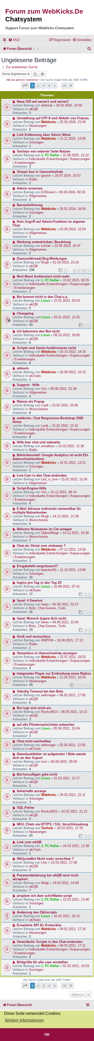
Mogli (45, 262)
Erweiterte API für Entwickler (39, 925)
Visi (44, 389)
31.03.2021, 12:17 (67, 778)
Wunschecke (38, 409)
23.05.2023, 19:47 (67, 246)
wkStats (35, 590)
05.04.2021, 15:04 (67, 728)
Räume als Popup (30, 401)
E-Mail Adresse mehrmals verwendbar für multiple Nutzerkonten (47, 510)
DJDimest (48, 192)
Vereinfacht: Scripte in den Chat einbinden (49, 942)
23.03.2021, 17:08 (64, 862)
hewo (45, 604)
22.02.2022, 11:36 (71, 446)
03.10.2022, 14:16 (73, 352)
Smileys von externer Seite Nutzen (43, 151)
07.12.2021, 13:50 (73, 549)
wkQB (33, 109)
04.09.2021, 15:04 (65, 622)
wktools (23, 368)
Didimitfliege (50, 533)
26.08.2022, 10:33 (73, 372)
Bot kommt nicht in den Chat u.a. (42, 297)
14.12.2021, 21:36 (66, 516)
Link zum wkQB (29, 842)
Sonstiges (36, 142)
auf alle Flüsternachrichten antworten (45, 724)
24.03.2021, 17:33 (70, 828)
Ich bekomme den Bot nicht (38, 331)
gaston (46, 175)
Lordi (44, 405)
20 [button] (64, 85)
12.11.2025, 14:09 (72, 138)
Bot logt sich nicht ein (34, 708)
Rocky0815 (49, 712)
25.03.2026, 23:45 (73, 122)
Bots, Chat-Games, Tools (47, 608)
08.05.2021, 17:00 (72, 695)
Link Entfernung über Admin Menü (44, 135)
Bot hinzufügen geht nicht (37, 774)
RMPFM (47, 640)
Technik (47, 828)
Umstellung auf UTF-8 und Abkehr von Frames (53, 118)
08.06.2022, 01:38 (63, 389)
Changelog (25, 313)
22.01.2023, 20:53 (67, 300)
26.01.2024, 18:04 (73, 209)
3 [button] (43, 85)
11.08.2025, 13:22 (76, 155)
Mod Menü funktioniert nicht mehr (43, 276)
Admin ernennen (30, 188)
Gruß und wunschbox (33, 636)
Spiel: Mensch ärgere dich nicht (41, 618)
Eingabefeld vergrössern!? (37, 566)
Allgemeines (38, 196)
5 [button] (54, 85)
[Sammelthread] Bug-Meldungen (42, 258)
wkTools (35, 376)
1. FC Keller (50, 155)
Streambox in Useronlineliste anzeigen (47, 653)
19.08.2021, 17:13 (70, 640)
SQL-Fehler (25, 807)
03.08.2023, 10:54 (73, 229)
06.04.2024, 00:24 (72, 192)
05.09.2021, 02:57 (65, 604)
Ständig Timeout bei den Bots (40, 691)
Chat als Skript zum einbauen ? (41, 546)
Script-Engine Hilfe (31, 488)
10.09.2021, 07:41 (67, 586)
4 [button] (49, 85)
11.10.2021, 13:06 (73, 570)
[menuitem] (13, 40)
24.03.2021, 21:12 (74, 811)
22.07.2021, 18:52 (73, 657)
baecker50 (48, 570)
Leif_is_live (49, 479)
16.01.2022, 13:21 (73, 463)
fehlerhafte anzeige (31, 791)
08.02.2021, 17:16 (73, 929)
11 (89, 271)
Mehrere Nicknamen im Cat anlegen (44, 529)
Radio (33, 179)
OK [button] (47, 1034)
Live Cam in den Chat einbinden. (42, 475)
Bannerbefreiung (30, 205)
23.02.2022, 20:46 (65, 405)
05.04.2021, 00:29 (64, 761)
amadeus (47, 446)
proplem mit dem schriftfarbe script (44, 896)
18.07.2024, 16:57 (68, 175)
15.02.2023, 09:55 (76, 280)
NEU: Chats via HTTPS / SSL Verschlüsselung (52, 824)
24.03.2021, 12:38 (76, 846)
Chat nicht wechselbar (34, 741)
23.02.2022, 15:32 (65, 426)
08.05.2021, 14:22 (74, 712)
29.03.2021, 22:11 (72, 795)
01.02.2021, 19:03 (76, 966)
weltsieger (48, 695)
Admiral (46, 105)
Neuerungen (37, 126)
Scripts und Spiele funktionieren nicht (46, 348)
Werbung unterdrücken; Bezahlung (44, 242)
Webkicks (48, 122)
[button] (25, 86)
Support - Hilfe (28, 385)
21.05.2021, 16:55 (73, 677)
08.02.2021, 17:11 (72, 945)
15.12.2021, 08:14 (63, 492)
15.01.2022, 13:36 (74, 479)
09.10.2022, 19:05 (67, 335)
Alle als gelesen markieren (22, 79)
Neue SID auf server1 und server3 (42, 101)
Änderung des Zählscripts (37, 912)
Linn (44, 761)
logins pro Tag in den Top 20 (39, 583)
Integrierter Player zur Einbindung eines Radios (54, 673)
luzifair (46, 246)
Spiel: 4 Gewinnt (29, 600)
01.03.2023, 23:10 (66, 262)
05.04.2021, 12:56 (72, 745)
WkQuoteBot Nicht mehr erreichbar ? (45, 859)
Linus (45, 300)
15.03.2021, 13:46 (76, 899)
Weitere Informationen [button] (24, 1020)
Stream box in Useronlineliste (40, 172)
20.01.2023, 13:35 (67, 317)
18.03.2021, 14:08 (66, 883)
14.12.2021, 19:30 (76, 533)
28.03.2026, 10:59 (69, 105)
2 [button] (38, 85)
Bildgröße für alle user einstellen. (43, 962)
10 (83, 271)
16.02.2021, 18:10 (67, 916)
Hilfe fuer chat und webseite (38, 442)
